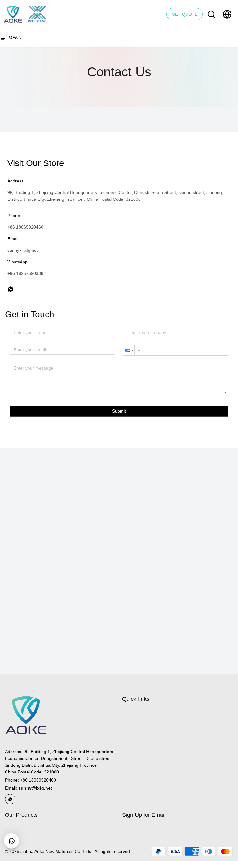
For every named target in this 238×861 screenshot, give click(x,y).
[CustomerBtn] (11, 841)
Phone (30, 779)
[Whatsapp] (10, 799)
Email (28, 788)
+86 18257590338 (25, 273)
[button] (128, 350)
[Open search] (211, 14)
